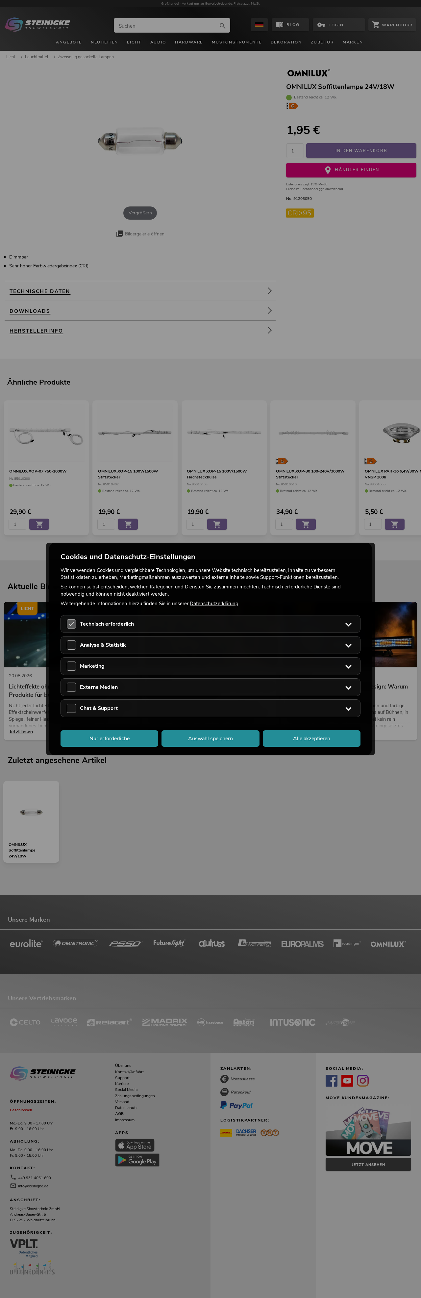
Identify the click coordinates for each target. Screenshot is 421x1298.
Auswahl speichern (210, 738)
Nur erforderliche (109, 738)
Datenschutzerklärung (214, 603)
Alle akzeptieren (311, 738)
